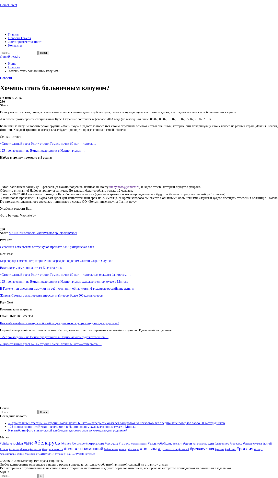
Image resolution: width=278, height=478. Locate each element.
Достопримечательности (25, 41)
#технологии (44, 454)
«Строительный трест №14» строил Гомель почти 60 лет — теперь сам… (51, 344)
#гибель (111, 443)
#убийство (69, 454)
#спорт (258, 449)
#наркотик (35, 449)
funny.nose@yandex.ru (124, 187)
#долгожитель (200, 443)
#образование (111, 449)
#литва (24, 449)
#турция (59, 453)
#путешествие (168, 449)
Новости (6, 78)
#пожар (123, 449)
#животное (222, 443)
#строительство (8, 453)
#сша (20, 453)
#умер (80, 453)
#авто (29, 443)
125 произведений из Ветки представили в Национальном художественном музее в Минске (72, 426)
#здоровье (236, 443)
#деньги (177, 443)
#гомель (124, 443)
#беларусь (47, 442)
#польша (148, 448)
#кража (4, 449)
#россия (244, 448)
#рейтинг (230, 449)
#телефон (30, 453)
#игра (247, 443)
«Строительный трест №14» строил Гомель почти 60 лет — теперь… (48, 143)
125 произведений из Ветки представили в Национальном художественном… (54, 337)
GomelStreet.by (10, 56)
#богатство (78, 443)
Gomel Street (8, 5)
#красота (14, 449)
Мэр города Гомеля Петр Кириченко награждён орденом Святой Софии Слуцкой (56, 260)
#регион (219, 449)
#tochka (16, 443)
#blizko (5, 443)
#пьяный (183, 449)
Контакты (15, 45)
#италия (257, 443)
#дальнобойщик (160, 443)
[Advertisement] (74, 19)
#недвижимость (52, 449)
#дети (187, 443)
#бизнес (66, 443)
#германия (94, 443)
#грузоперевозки (139, 443)
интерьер (90, 453)
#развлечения (202, 448)
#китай (267, 443)
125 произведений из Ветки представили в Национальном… (42, 150)
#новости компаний (83, 448)
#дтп (211, 443)
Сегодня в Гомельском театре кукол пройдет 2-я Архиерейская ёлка (47, 247)
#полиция (133, 449)
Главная (13, 34)
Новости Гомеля (19, 38)
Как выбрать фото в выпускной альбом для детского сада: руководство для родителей (59, 323)
